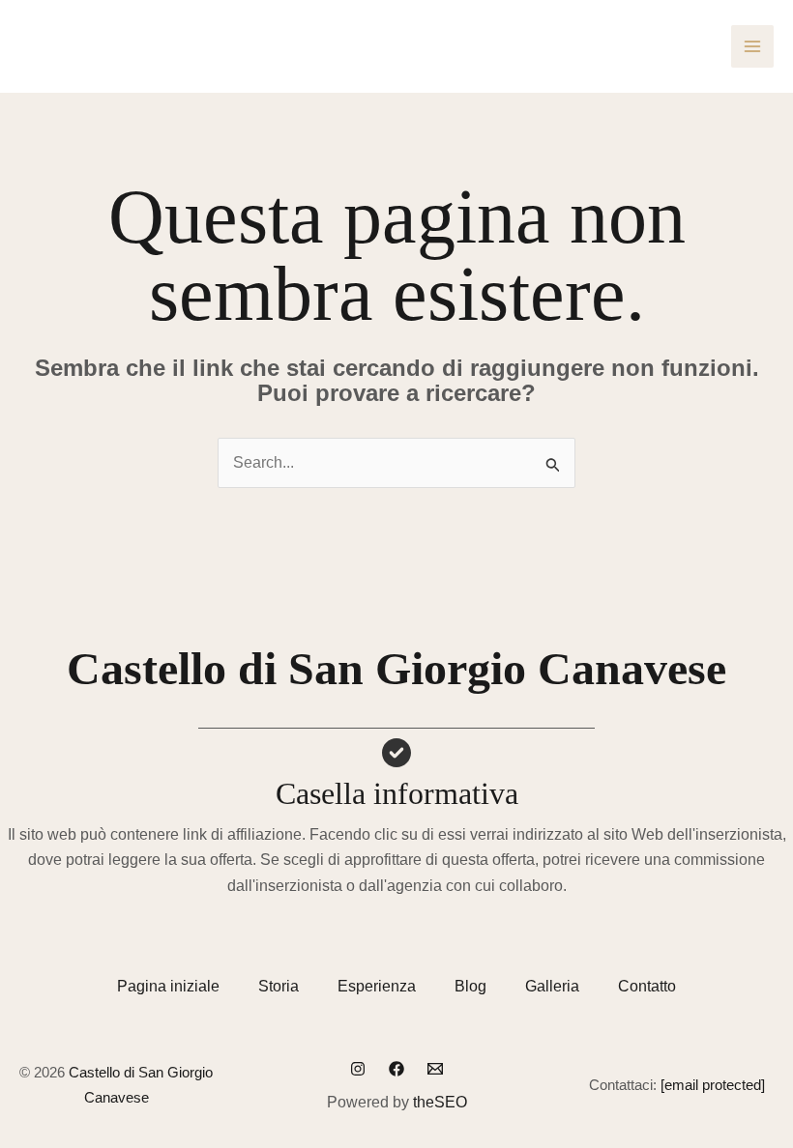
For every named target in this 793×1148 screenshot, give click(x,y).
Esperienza (377, 986)
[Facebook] (396, 1068)
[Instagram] (358, 1068)
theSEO (440, 1102)
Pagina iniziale (168, 986)
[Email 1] (435, 1068)
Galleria (552, 986)
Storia (278, 986)
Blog (470, 986)
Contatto (647, 986)
